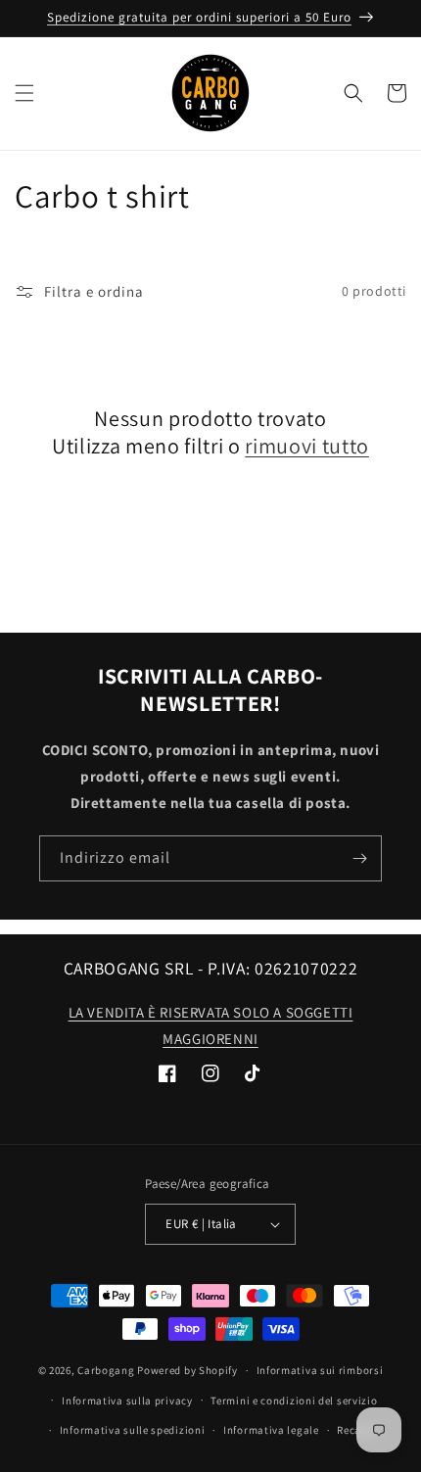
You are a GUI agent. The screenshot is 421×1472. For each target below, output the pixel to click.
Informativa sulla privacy (127, 1400)
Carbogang (105, 1370)
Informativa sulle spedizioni (133, 1430)
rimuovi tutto (307, 445)
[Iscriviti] (359, 858)
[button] (24, 93)
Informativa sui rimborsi (320, 1370)
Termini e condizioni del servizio (293, 1400)
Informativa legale (271, 1430)
